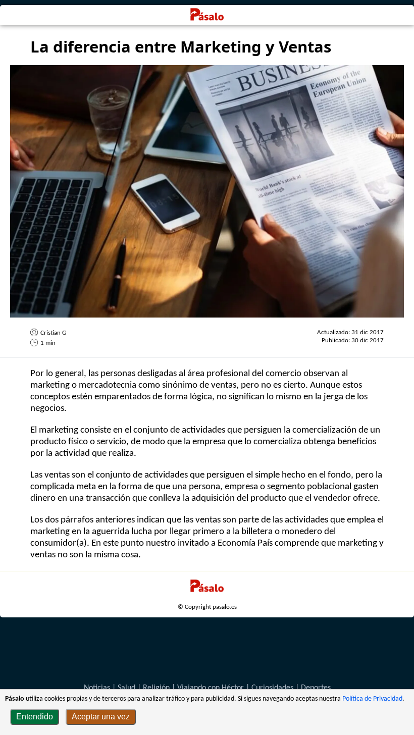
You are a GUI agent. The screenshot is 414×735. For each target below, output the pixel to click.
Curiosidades (272, 688)
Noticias (97, 688)
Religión (156, 688)
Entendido (34, 716)
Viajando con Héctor (210, 688)
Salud (126, 688)
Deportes (316, 688)
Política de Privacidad (372, 699)
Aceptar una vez (101, 716)
